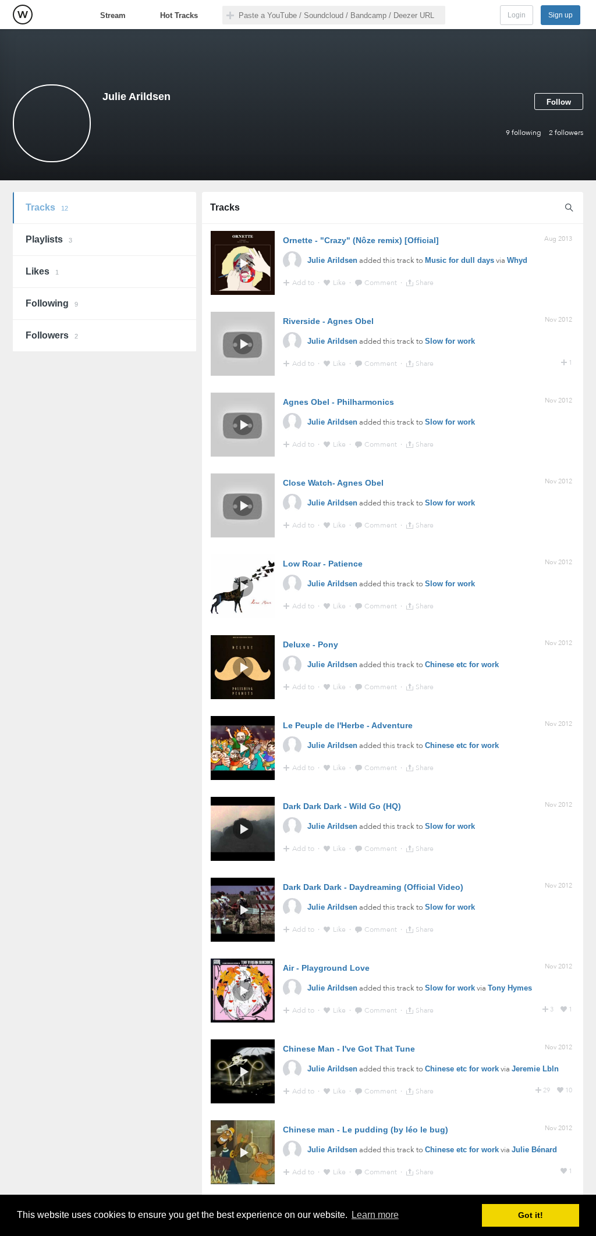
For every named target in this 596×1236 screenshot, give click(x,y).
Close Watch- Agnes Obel (333, 482)
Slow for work (450, 341)
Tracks (47, 207)
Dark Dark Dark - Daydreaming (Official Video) (373, 887)
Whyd (517, 260)
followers (566, 132)
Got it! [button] (530, 1215)
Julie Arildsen (332, 260)
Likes (42, 271)
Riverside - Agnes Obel (328, 321)
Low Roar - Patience (323, 563)
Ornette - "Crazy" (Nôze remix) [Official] (361, 240)
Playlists (49, 239)
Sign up (560, 15)
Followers (52, 335)
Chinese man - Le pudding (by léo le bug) (365, 1129)
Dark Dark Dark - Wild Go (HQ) (342, 806)
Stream (113, 15)
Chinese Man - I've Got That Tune (349, 1048)
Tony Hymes (510, 988)
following (523, 132)
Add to (304, 282)
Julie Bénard (534, 1149)
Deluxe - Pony (310, 644)
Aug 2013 (558, 238)
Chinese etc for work (462, 664)
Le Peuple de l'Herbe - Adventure (348, 725)
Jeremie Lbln (535, 1068)
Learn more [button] (375, 1215)
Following (52, 303)
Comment (381, 282)
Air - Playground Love (326, 968)
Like (340, 282)
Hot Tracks (179, 15)
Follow (559, 102)
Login (517, 15)
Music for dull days (459, 260)
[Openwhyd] (23, 14)
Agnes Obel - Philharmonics (338, 402)
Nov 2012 (558, 319)
